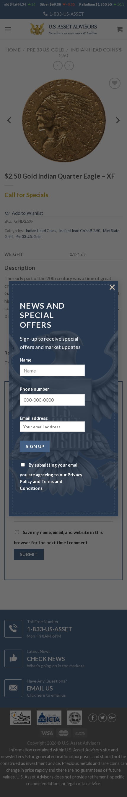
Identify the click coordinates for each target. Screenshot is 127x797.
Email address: (34, 418)
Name (25, 359)
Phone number (34, 388)
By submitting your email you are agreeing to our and (51, 476)
